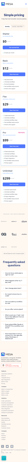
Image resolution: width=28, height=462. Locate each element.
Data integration (5, 408)
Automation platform (6, 374)
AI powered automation (7, 410)
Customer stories (5, 428)
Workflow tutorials (6, 424)
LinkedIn (11, 446)
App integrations (5, 379)
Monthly (7, 26)
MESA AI (3, 375)
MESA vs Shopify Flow (7, 389)
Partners (3, 435)
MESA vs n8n (4, 395)
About (3, 433)
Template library (5, 377)
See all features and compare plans (14, 253)
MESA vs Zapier (5, 391)
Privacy (2, 452)
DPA (10, 452)
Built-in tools (4, 381)
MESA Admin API (5, 420)
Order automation (6, 401)
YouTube (7, 446)
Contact (3, 439)
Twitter (2, 446)
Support (3, 437)
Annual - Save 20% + (17, 26)
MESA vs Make (5, 393)
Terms (7, 452)
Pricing (3, 383)
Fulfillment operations (7, 406)
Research (3, 426)
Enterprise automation (7, 412)
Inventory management (7, 403)
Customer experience (7, 404)
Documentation (5, 418)
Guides (3, 422)
